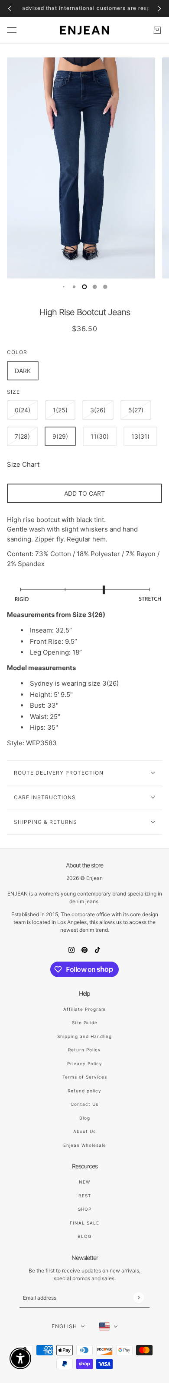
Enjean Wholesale (84, 1145)
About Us (84, 1131)
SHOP (84, 1209)
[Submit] (138, 1297)
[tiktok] (97, 949)
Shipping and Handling (84, 1036)
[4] (105, 287)
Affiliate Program (84, 1009)
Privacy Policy (84, 1063)
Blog (84, 1117)
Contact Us (84, 1104)
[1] (74, 287)
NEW (84, 1181)
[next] (159, 8)
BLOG (84, 1236)
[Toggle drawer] (11, 30)
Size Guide (85, 1022)
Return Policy (84, 1049)
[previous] (9, 8)
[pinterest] (84, 949)
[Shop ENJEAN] (84, 30)
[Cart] (157, 30)
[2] (84, 287)
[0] (63, 287)
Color (17, 352)
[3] (95, 287)
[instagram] (71, 949)
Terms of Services (84, 1076)
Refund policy (84, 1090)
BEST (84, 1195)
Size (13, 392)
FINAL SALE (84, 1222)
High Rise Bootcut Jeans (84, 312)
